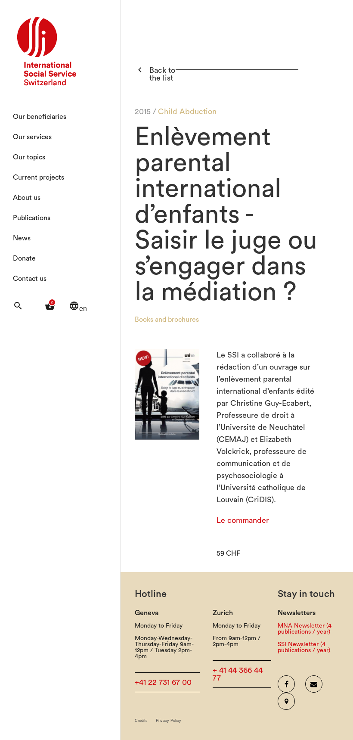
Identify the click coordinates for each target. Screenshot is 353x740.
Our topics (29, 157)
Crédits (141, 720)
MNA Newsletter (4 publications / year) (304, 629)
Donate (24, 258)
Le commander (243, 520)
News (22, 238)
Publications (31, 218)
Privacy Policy (168, 720)
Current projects (38, 177)
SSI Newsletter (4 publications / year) (304, 647)
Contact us (29, 278)
